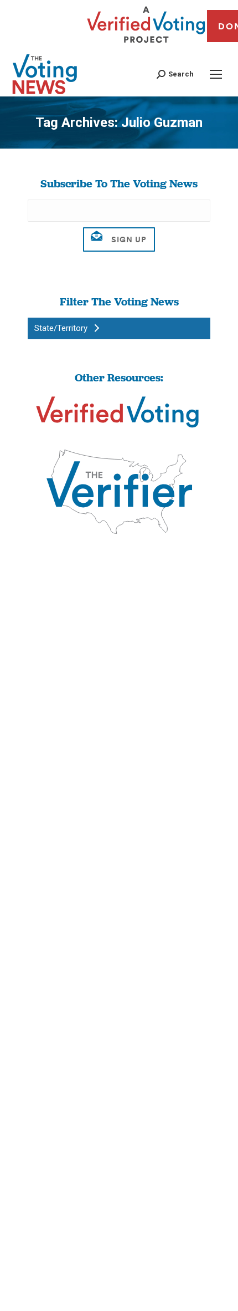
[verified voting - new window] (146, 44)
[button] (175, 74)
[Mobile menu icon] (216, 74)
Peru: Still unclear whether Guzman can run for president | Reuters (115, 755)
